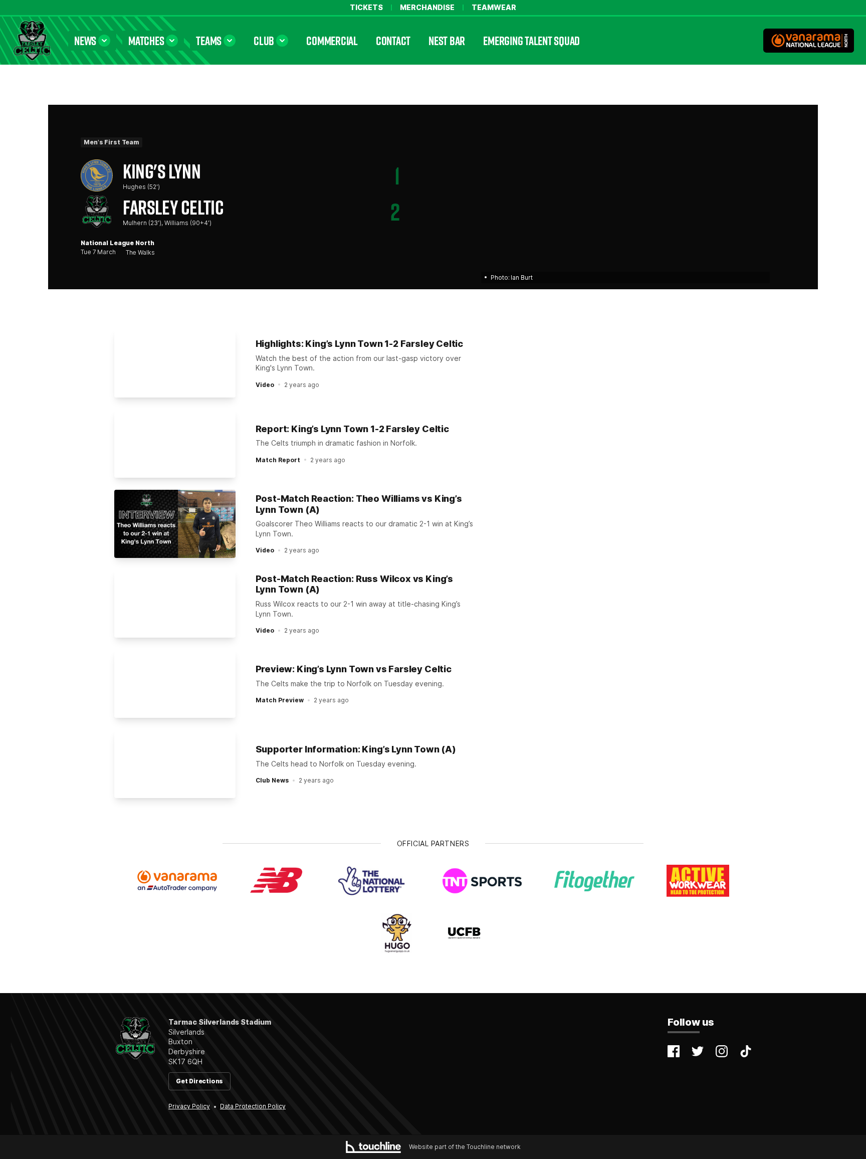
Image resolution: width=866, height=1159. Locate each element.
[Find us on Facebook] (674, 1051)
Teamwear (494, 7)
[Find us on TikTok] (746, 1051)
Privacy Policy (189, 1106)
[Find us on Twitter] (698, 1051)
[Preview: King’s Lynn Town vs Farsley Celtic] (175, 684)
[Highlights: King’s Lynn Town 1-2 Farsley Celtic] (175, 363)
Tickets (366, 7)
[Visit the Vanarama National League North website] (808, 41)
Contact (393, 40)
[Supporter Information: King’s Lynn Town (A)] (175, 764)
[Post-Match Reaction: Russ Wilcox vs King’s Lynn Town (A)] (175, 604)
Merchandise (427, 7)
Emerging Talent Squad (531, 40)
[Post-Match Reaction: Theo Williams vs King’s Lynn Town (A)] (175, 524)
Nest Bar (446, 40)
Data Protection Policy (253, 1106)
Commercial (332, 40)
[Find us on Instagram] (722, 1051)
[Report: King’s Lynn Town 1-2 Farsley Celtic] (175, 444)
